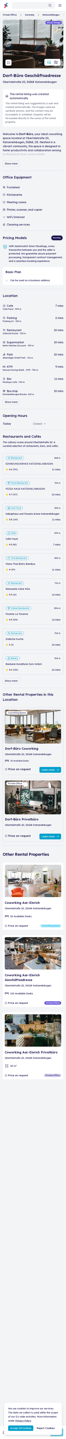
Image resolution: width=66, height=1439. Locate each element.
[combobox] (33, 5)
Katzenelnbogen (50, 15)
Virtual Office (10, 15)
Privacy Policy (23, 1420)
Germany (29, 15)
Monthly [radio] (57, 238)
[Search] (50, 5)
